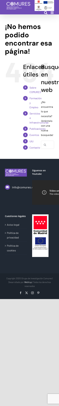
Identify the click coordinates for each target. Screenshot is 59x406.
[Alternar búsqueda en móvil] (45, 12)
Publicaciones (38, 128)
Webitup (28, 282)
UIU (31, 141)
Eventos (34, 134)
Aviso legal (13, 224)
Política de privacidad (13, 235)
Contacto (35, 147)
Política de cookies (13, 248)
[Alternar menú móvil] (52, 12)
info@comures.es (19, 187)
